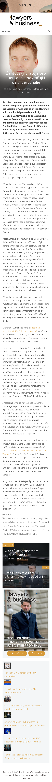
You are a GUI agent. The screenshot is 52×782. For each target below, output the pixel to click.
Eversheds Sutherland (38, 522)
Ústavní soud (17, 533)
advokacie (10, 518)
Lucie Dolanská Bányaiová (15, 526)
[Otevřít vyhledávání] (49, 31)
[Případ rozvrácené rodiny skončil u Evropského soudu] (7, 683)
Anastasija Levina (10, 522)
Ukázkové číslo (17, 653)
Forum (9, 514)
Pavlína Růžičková (11, 530)
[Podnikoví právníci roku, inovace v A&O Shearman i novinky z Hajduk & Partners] (7, 732)
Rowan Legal (36, 530)
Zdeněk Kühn (30, 533)
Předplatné (36, 653)
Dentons (23, 522)
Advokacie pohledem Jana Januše (32, 518)
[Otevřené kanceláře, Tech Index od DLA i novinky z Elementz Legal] (7, 699)
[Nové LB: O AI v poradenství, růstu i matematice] (7, 667)
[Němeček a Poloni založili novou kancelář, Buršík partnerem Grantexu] (7, 749)
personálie (25, 530)
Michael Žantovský (36, 526)
